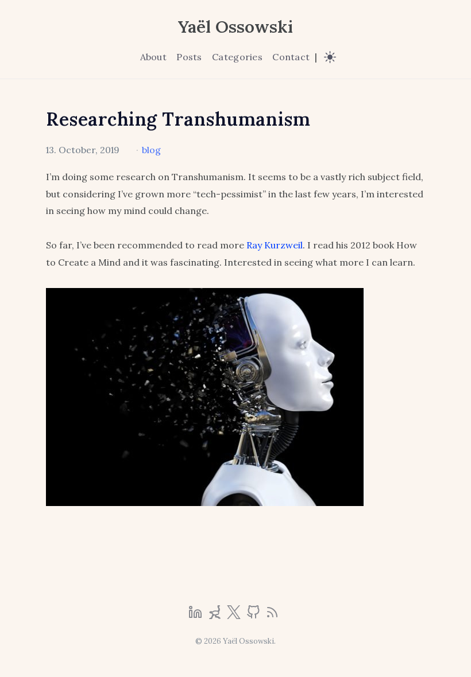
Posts (189, 57)
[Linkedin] (196, 615)
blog (151, 149)
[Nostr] (216, 615)
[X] (235, 615)
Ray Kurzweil (274, 245)
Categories (237, 57)
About (153, 57)
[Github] (254, 615)
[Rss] (272, 615)
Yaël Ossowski (235, 26)
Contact (291, 57)
